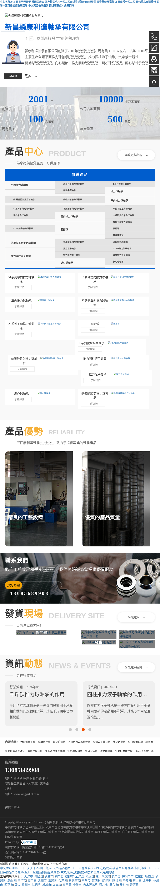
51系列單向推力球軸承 (23, 209)
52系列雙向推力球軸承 (123, 215)
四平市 (8, 884)
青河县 (134, 884)
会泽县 (62, 880)
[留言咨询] (154, 48)
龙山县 (11, 880)
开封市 (124, 884)
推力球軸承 (117, 191)
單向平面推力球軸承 (122, 209)
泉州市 (26, 884)
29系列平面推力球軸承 (73, 184)
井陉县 (38, 876)
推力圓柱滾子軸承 (21, 256)
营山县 (137, 880)
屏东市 (113, 884)
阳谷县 (116, 880)
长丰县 (116, 876)
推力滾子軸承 (69, 248)
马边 (17, 884)
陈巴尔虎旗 (103, 876)
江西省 (96, 880)
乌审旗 (56, 884)
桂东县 (139, 876)
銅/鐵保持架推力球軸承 (24, 199)
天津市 (28, 876)
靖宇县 (32, 880)
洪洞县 (52, 880)
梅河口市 (128, 876)
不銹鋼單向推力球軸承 (73, 209)
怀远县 (89, 876)
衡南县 (149, 876)
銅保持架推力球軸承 (72, 199)
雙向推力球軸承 (69, 216)
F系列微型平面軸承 (122, 184)
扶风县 (36, 884)
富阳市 (86, 880)
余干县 (147, 880)
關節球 (64, 229)
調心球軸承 (67, 263)
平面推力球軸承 (19, 185)
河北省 (103, 884)
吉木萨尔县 (90, 884)
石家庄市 (74, 880)
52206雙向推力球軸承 (23, 228)
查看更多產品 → (136, 155)
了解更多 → (28, 76)
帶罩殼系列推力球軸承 (23, 243)
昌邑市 (22, 880)
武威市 (49, 876)
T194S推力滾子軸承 (122, 248)
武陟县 (106, 880)
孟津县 (79, 876)
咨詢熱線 (13, 585)
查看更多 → (136, 617)
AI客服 (13, 76)
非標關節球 (118, 235)
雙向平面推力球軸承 (122, 222)
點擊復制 (53, 822)
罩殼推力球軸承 (120, 242)
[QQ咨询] (154, 59)
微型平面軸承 (69, 190)
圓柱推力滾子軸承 (121, 255)
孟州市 (42, 880)
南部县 (126, 880)
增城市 (46, 884)
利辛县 (59, 876)
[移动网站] (154, 70)
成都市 (69, 876)
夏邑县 (67, 884)
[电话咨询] (154, 36)
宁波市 (77, 884)
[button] (70, 729)
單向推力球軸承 (119, 200)
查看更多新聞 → (136, 667)
